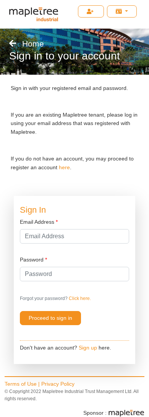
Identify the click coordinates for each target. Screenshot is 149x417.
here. (105, 348)
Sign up (88, 348)
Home (33, 43)
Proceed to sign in (50, 318)
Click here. (79, 298)
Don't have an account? (48, 348)
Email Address (39, 222)
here (64, 167)
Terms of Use (21, 384)
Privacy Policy (57, 384)
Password (33, 260)
